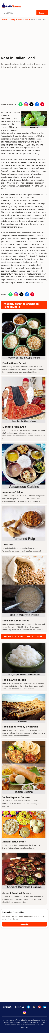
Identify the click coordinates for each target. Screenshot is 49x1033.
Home (4, 19)
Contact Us (7, 1007)
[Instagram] (24, 1012)
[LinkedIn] (44, 1007)
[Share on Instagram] (26, 104)
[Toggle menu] (46, 5)
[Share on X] (31, 104)
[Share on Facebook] (37, 104)
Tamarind (7, 544)
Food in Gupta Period (14, 363)
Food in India (23, 19)
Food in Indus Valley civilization (20, 726)
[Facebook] (28, 1007)
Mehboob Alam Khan (14, 426)
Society (12, 19)
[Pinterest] (39, 1007)
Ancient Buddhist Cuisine (16, 893)
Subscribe (25, 924)
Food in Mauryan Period (15, 620)
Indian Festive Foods (14, 841)
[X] (34, 1007)
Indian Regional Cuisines (16, 797)
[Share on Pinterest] (42, 104)
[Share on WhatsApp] (20, 104)
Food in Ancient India (14, 679)
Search (42, 13)
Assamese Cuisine (12, 492)
